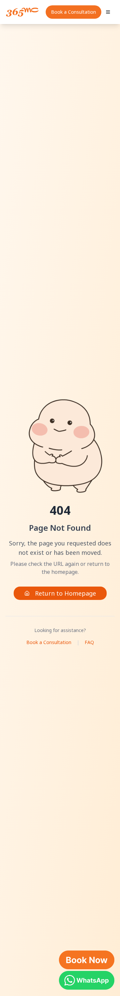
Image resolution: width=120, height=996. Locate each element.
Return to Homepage (65, 593)
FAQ (89, 642)
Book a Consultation (73, 12)
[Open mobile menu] (108, 12)
